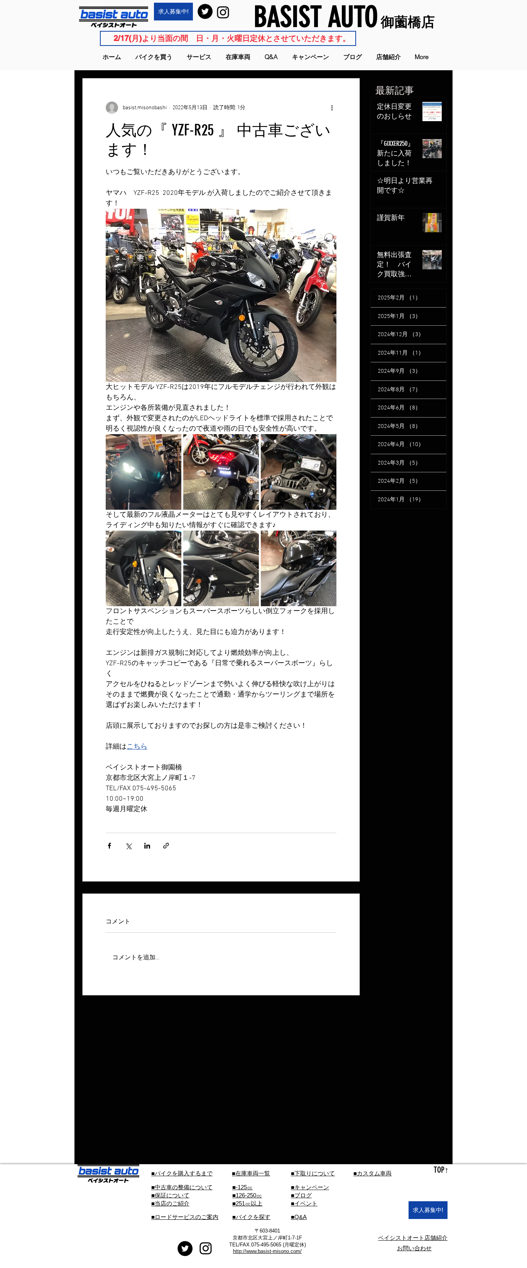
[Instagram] (223, 12)
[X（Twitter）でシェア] (128, 845)
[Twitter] (205, 11)
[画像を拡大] (143, 472)
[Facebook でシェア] (109, 845)
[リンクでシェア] (166, 845)
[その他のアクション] (331, 107)
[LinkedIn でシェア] (147, 845)
